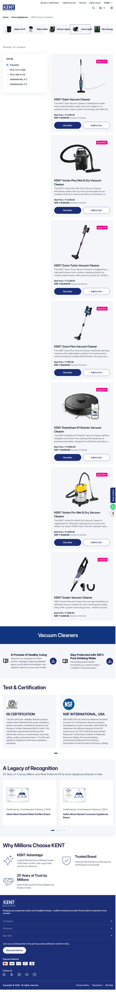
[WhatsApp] (111, 507)
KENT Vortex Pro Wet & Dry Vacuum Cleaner (77, 506)
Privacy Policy (80, 978)
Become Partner (14, 943)
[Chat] (111, 513)
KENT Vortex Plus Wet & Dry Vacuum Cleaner (77, 179)
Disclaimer (95, 978)
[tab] (13, 29)
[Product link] (81, 92)
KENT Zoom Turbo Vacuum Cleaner (76, 261)
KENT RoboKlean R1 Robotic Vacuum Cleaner (77, 422)
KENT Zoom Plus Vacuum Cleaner (75, 340)
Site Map (107, 978)
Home (5, 17)
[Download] (52, 652)
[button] (109, 8)
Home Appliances (19, 17)
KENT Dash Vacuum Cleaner (72, 98)
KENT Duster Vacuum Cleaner (73, 587)
